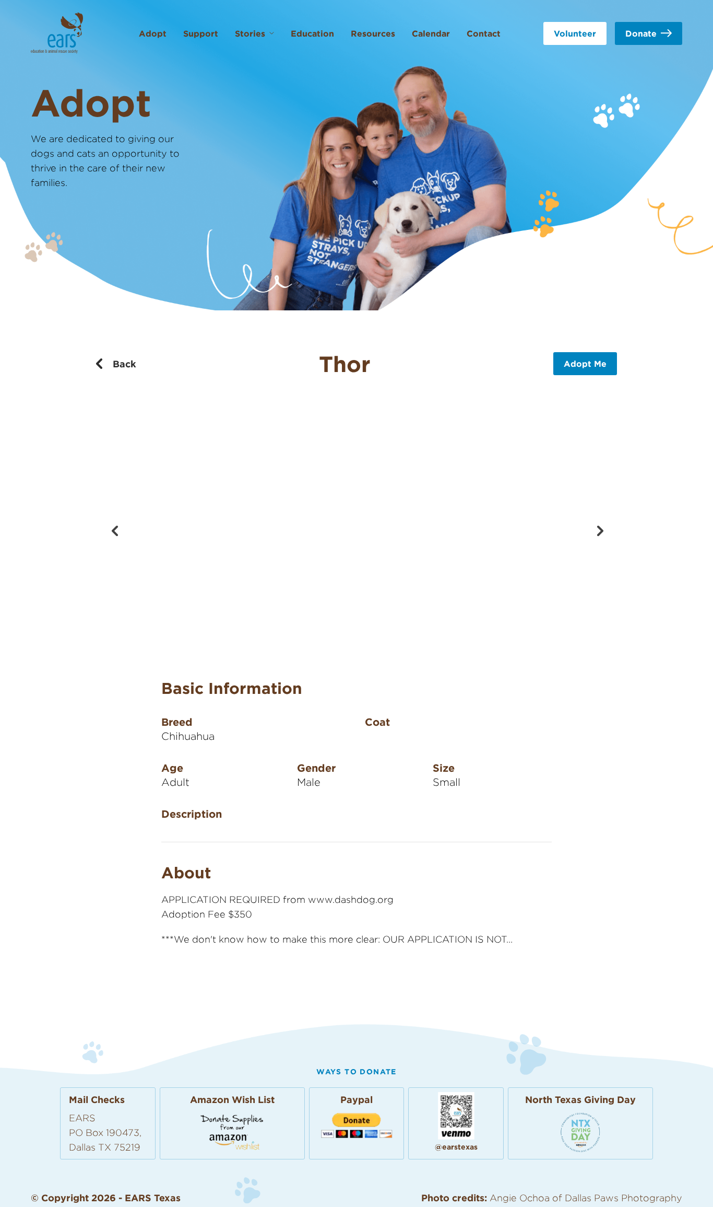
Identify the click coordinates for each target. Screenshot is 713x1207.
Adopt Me (585, 363)
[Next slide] (599, 530)
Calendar (431, 33)
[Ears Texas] (57, 33)
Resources (373, 33)
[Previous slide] (114, 530)
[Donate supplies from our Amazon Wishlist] (232, 1131)
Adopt (153, 33)
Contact (484, 33)
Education (312, 33)
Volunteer (575, 33)
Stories (250, 33)
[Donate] (580, 1132)
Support (200, 33)
